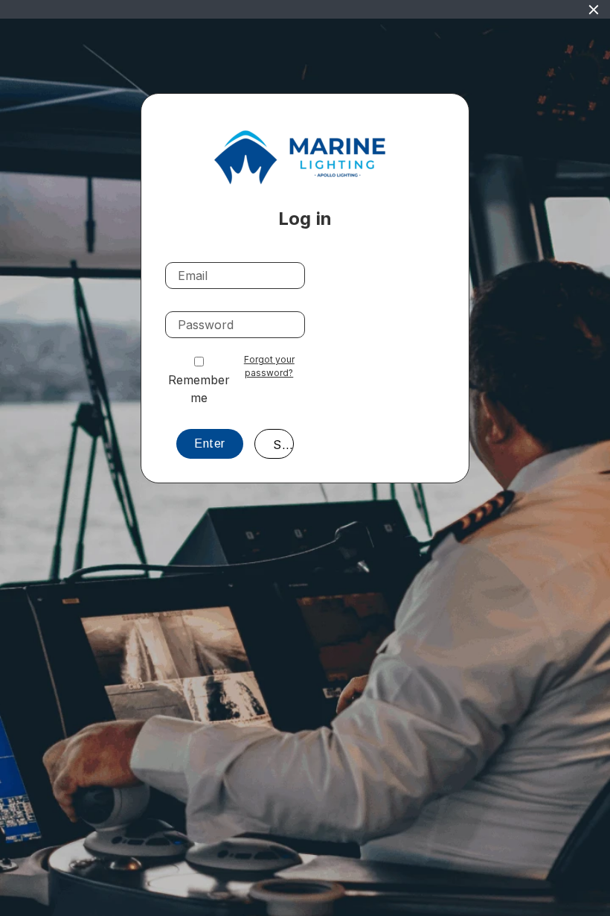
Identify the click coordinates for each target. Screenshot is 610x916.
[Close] (593, 10)
